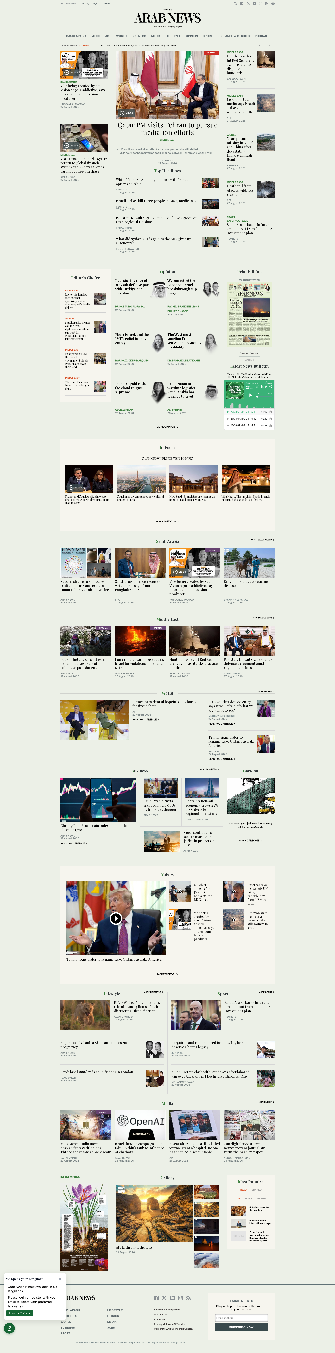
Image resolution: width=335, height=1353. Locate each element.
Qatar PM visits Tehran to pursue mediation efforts (168, 128)
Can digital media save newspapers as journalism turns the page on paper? (244, 1147)
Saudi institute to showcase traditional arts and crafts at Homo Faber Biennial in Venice (84, 585)
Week (248, 1199)
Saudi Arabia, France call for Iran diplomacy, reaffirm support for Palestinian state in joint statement (77, 331)
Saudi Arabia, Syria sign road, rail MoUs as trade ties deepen (160, 805)
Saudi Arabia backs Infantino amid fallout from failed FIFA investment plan (249, 228)
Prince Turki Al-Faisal (130, 306)
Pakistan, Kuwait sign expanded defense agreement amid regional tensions (157, 219)
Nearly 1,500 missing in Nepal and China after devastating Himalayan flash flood (240, 149)
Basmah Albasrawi (236, 599)
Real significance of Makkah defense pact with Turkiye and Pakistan (132, 286)
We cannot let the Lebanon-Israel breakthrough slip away (182, 286)
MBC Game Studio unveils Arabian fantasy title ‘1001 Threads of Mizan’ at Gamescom (85, 1147)
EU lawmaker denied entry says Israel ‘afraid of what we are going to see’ (231, 705)
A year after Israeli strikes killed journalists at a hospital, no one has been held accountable (194, 1147)
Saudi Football (237, 220)
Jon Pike (177, 1052)
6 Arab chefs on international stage (260, 1222)
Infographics (70, 1176)
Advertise (159, 1319)
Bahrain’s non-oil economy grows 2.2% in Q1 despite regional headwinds (201, 807)
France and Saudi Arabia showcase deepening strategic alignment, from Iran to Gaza (87, 500)
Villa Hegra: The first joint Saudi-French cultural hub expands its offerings (246, 498)
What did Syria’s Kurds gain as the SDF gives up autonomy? (153, 241)
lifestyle (115, 1310)
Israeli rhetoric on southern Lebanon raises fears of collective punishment (139, 45)
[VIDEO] (84, 64)
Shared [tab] (257, 1190)
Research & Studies (234, 36)
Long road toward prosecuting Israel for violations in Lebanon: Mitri (140, 663)
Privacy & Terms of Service (169, 1324)
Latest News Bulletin (249, 366)
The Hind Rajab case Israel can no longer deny (77, 385)
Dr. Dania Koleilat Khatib (184, 360)
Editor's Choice (85, 277)
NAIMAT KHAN (124, 227)
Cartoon (250, 770)
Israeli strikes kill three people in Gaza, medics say (156, 200)
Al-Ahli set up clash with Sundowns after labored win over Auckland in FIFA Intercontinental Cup (210, 1074)
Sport (207, 36)
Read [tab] (243, 1190)
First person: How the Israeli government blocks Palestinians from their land (77, 360)
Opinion (192, 36)
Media (156, 36)
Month (261, 1199)
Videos (167, 874)
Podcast (262, 36)
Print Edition (249, 271)
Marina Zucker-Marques (132, 360)
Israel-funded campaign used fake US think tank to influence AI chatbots (139, 1147)
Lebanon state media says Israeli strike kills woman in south (241, 105)
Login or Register (19, 1312)
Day (238, 1199)
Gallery (167, 1177)
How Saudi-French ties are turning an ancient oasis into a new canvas (192, 498)
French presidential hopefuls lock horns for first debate (164, 703)
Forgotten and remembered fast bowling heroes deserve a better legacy (209, 1044)
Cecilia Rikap (124, 409)
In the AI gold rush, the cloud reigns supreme (130, 387)
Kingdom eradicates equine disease (246, 583)
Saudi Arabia (76, 36)
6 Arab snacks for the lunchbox (259, 1208)
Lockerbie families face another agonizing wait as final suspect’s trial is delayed (77, 301)
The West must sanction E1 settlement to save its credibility (184, 340)
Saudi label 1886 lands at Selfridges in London (97, 1072)
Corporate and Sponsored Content (173, 1328)
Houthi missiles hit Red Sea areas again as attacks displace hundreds (240, 64)
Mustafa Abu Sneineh (222, 716)
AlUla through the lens (134, 1247)
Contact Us (160, 1314)
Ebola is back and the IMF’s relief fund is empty (132, 338)
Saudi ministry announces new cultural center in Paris (140, 498)
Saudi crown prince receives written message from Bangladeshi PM (137, 585)
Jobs (111, 1327)
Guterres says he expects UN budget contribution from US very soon (257, 894)
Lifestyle (173, 36)
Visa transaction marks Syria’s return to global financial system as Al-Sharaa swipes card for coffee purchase (84, 165)
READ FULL (144, 719)
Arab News (70, 3)
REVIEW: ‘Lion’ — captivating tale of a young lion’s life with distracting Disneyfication (137, 1006)
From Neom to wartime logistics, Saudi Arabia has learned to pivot (182, 390)
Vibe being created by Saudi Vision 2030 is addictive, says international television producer (82, 92)
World (121, 36)
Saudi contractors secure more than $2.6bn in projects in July (199, 838)
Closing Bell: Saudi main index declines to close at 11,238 (93, 827)
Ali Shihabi (175, 409)
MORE (165, 426)
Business (139, 36)
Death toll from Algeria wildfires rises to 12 (240, 190)
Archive (249, 359)
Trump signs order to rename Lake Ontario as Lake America (231, 741)
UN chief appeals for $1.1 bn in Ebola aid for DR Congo (203, 892)
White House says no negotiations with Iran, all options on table (153, 181)
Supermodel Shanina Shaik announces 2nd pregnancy (94, 1044)
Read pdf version (249, 353)
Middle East (101, 36)
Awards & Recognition (167, 1309)
